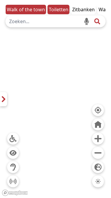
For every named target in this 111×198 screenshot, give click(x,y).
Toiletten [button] (58, 9)
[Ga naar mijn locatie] (98, 110)
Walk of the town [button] (26, 9)
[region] (55, 99)
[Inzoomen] (98, 139)
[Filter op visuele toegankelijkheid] (13, 153)
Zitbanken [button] (83, 9)
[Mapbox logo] (15, 192)
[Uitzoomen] (98, 153)
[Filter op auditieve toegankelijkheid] (13, 167)
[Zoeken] (97, 21)
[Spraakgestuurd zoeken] (86, 21)
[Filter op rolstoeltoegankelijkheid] (13, 139)
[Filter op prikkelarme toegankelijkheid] (13, 181)
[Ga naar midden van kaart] (98, 124)
